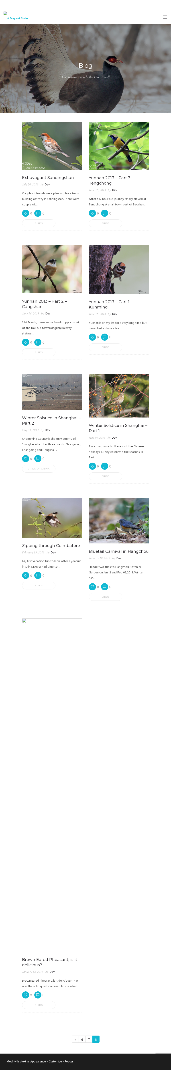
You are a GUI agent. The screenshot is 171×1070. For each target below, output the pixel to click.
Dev (47, 184)
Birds (39, 223)
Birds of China (39, 468)
